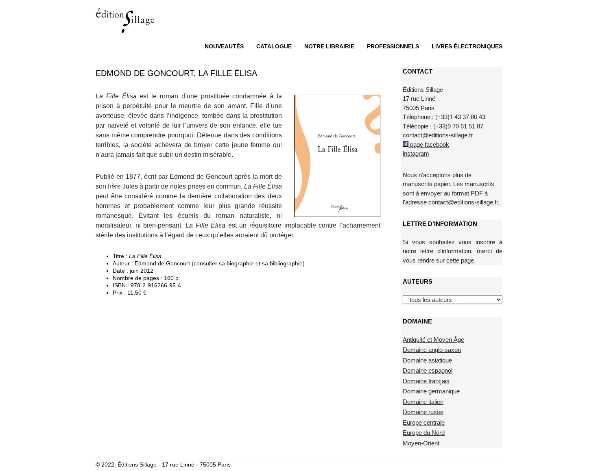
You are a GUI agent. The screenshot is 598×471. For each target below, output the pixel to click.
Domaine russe (423, 411)
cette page (460, 260)
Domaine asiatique (427, 360)
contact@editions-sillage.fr (438, 135)
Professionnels (393, 46)
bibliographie (286, 263)
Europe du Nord (424, 432)
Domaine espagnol (427, 370)
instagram (416, 153)
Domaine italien (423, 401)
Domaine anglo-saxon (432, 349)
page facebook (428, 144)
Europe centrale (424, 422)
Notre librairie (329, 46)
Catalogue (274, 46)
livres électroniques (467, 46)
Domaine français (426, 381)
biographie (240, 263)
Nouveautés (224, 46)
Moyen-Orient (421, 443)
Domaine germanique (431, 391)
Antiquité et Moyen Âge (433, 339)
